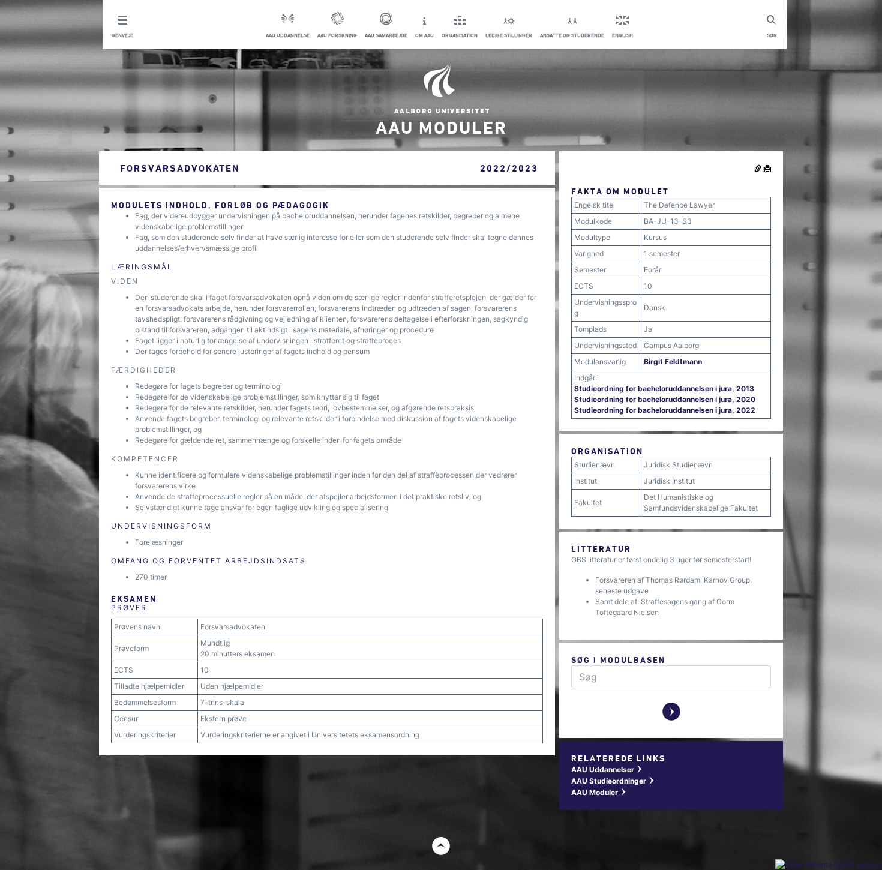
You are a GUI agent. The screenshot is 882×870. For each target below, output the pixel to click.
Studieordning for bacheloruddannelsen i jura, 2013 (664, 388)
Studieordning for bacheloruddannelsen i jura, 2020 (664, 399)
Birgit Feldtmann (673, 361)
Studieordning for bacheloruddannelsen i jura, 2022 (664, 410)
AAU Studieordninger (613, 780)
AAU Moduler (599, 792)
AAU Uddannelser (607, 769)
